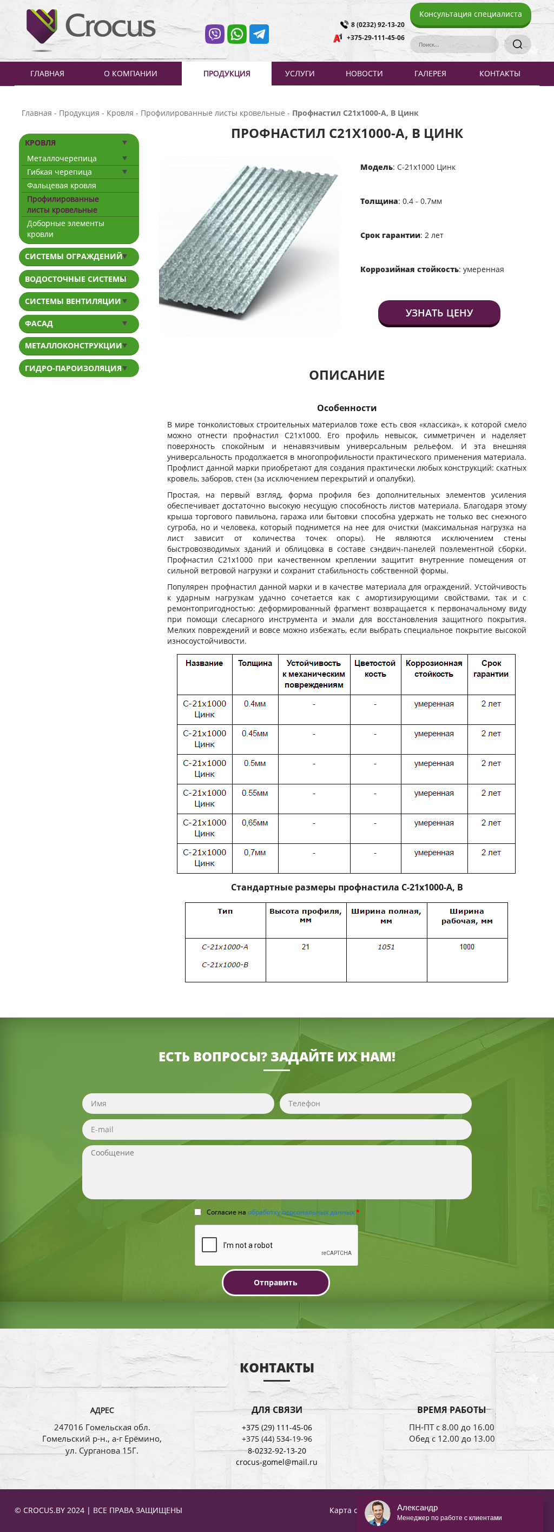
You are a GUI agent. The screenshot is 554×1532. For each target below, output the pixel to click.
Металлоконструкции (73, 345)
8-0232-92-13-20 (277, 1450)
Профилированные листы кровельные (63, 204)
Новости (364, 73)
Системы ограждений (74, 256)
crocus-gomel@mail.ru (277, 1462)
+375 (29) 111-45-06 (277, 1427)
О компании (130, 73)
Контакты (499, 73)
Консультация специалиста (470, 14)
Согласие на (283, 1212)
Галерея (430, 73)
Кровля (40, 142)
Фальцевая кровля (61, 185)
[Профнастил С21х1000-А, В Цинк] (249, 245)
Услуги (300, 73)
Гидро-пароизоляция (73, 368)
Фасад (39, 323)
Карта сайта (352, 1510)
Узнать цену (439, 312)
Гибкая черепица (59, 172)
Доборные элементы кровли (65, 228)
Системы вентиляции (73, 301)
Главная (47, 73)
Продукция (226, 73)
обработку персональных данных (301, 1212)
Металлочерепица (62, 158)
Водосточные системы (76, 279)
